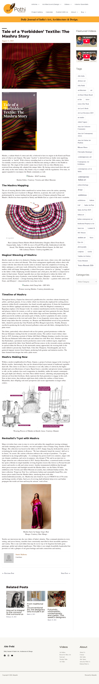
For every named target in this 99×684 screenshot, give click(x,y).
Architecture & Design (50, 4)
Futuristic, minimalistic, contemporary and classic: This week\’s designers (57, 613)
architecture (82, 90)
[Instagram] (8, 655)
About (73, 12)
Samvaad (62, 657)
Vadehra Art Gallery (84, 256)
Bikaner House (83, 147)
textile (90, 251)
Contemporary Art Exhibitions (83, 163)
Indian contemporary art (85, 219)
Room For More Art (65, 655)
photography (82, 247)
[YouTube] (12, 655)
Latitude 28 (91, 228)
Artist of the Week (83, 104)
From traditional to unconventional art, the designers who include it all (36, 608)
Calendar (49, 12)
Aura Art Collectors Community (84, 127)
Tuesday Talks (63, 659)
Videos (67, 4)
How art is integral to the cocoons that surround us (15, 612)
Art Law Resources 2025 (85, 113)
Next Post (65, 573)
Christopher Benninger (85, 152)
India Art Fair (89, 205)
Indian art (81, 214)
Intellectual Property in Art (86, 223)
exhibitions (81, 200)
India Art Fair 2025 (84, 210)
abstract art (82, 81)
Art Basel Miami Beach (85, 95)
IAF (79, 205)
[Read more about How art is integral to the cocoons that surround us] (15, 599)
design (80, 189)
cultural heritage (83, 185)
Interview (81, 228)
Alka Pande (81, 85)
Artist (87, 99)
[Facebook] (5, 655)
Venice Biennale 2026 (85, 265)
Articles (34, 4)
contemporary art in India (85, 170)
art (91, 90)
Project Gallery (37, 12)
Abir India (81, 76)
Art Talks (62, 662)
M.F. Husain (82, 233)
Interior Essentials (81, 4)
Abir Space (83, 659)
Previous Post (8, 573)
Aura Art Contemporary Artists (85, 134)
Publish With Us (62, 12)
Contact (82, 655)
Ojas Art (80, 242)
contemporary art (85, 156)
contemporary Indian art (83, 178)
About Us (82, 652)
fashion (92, 200)
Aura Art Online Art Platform (84, 141)
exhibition (82, 195)
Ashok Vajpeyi (82, 122)
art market (81, 117)
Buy (82, 12)
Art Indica (62, 652)
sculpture (81, 251)
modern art (82, 237)
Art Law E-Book (83, 108)
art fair (80, 99)
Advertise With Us (85, 662)
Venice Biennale (83, 261)
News (91, 237)
